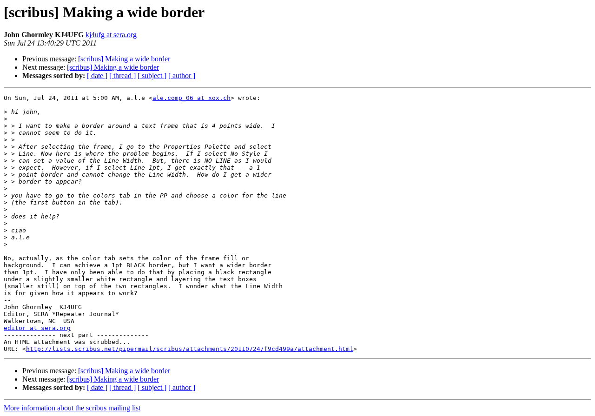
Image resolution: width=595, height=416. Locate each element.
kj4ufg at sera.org (111, 35)
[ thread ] (122, 75)
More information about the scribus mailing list (72, 408)
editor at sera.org (37, 327)
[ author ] (181, 75)
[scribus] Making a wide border (124, 59)
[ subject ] (152, 75)
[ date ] (97, 75)
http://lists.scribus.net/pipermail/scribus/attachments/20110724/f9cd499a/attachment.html (189, 348)
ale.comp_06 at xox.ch (191, 97)
